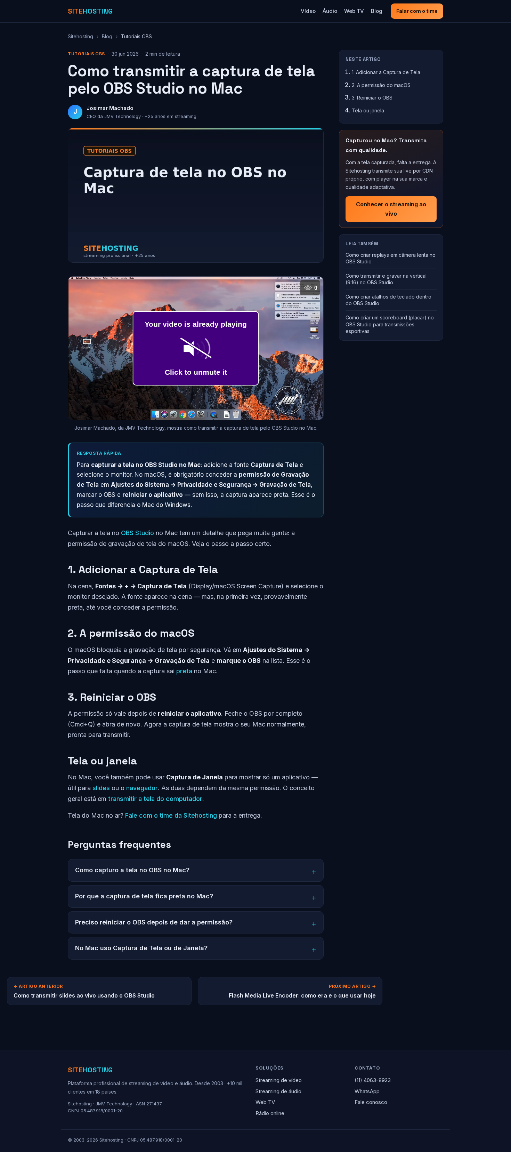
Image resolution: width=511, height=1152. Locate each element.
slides (101, 788)
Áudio (330, 11)
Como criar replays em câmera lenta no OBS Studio (391, 258)
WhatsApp (367, 1091)
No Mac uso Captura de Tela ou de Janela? (141, 948)
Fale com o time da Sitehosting (171, 815)
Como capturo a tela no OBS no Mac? (132, 870)
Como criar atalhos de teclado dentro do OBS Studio (388, 300)
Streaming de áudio (278, 1091)
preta (184, 671)
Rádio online (270, 1113)
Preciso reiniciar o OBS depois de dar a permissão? (154, 922)
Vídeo (308, 11)
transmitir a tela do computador (155, 798)
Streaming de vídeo (279, 1080)
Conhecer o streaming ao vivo (391, 209)
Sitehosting (80, 36)
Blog (376, 11)
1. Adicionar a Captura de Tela (386, 72)
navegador (142, 788)
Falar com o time (417, 11)
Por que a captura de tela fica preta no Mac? (144, 896)
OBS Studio (137, 533)
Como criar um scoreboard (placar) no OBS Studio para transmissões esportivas (390, 324)
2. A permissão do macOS (381, 85)
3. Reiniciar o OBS (372, 98)
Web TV (354, 11)
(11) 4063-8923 (373, 1080)
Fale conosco (371, 1102)
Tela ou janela (368, 110)
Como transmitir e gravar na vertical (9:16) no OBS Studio (386, 278)
